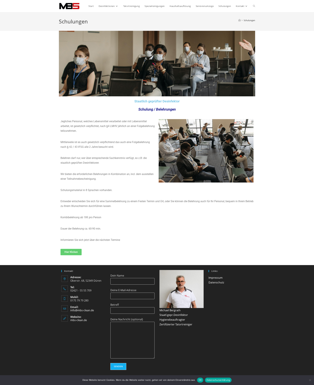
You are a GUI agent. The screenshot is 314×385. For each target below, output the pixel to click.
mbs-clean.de (78, 320)
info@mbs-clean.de (82, 310)
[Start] (239, 20)
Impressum (216, 277)
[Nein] (310, 380)
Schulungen (249, 20)
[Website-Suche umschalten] (254, 6)
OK (200, 380)
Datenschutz (216, 282)
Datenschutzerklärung (218, 380)
